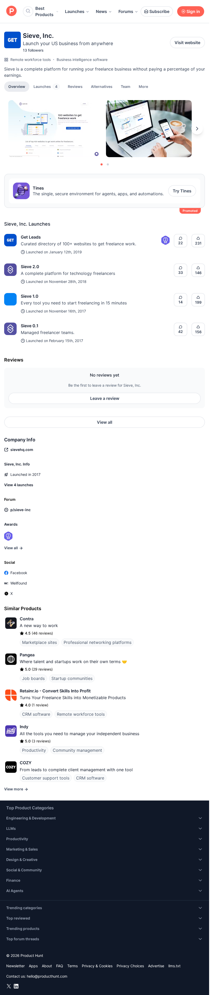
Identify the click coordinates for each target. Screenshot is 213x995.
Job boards (33, 678)
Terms (72, 966)
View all (104, 422)
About (47, 966)
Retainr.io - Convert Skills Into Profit (55, 690)
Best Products (44, 11)
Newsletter (15, 966)
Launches (74, 11)
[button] (143, 86)
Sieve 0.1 (29, 325)
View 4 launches (18, 485)
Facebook (18, 572)
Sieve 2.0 (30, 266)
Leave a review (104, 398)
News (101, 11)
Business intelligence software (82, 59)
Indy (24, 726)
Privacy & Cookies (97, 966)
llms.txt (174, 966)
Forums (125, 11)
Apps (33, 966)
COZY (25, 762)
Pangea (27, 654)
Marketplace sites (39, 642)
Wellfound (18, 583)
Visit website (187, 42)
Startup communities (71, 678)
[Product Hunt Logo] (11, 11)
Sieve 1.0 (29, 296)
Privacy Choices (130, 966)
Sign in (193, 11)
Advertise (156, 966)
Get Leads (31, 237)
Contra (27, 618)
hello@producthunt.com (47, 976)
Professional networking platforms (97, 642)
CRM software (36, 714)
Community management (77, 750)
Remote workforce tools (30, 59)
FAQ (59, 966)
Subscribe (159, 11)
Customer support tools (45, 778)
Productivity (34, 750)
